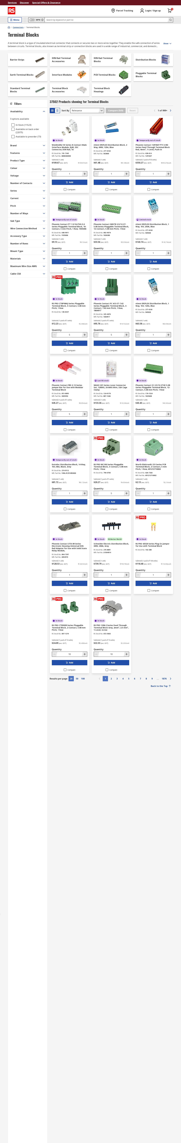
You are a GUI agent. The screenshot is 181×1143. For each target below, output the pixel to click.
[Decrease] (54, 173)
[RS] (11, 10)
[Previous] (154, 110)
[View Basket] (169, 10)
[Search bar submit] (170, 19)
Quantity (56, 169)
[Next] (170, 110)
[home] (9, 27)
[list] (57, 110)
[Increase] (84, 173)
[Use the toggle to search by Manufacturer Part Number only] (42, 20)
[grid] (52, 110)
